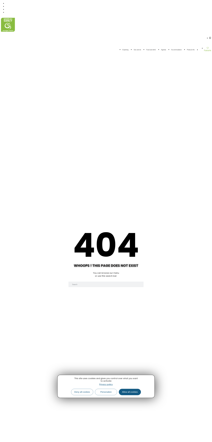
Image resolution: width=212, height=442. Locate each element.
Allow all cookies (130, 392)
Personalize (106, 392)
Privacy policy (106, 384)
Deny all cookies (82, 392)
